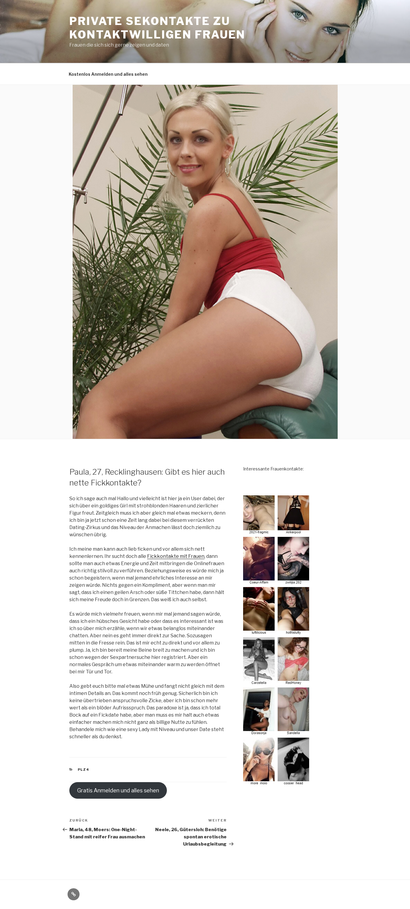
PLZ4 (84, 769)
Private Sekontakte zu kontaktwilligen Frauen (157, 27)
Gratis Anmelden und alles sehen (118, 790)
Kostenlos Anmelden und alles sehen (108, 74)
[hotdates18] (277, 640)
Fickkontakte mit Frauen (175, 556)
